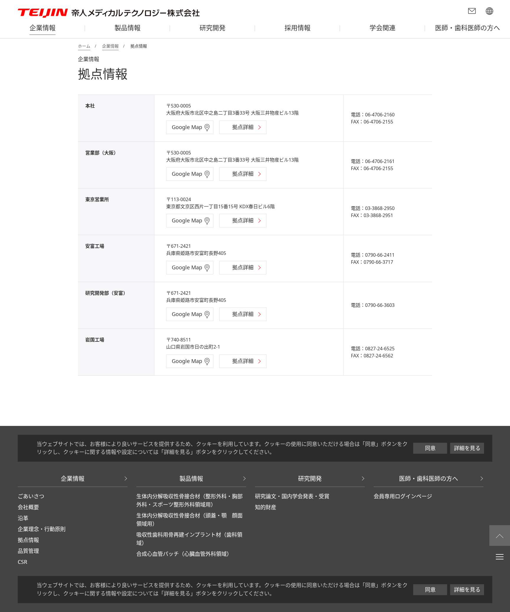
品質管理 (28, 550)
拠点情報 (28, 539)
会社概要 (28, 507)
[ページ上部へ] (499, 535)
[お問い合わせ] (472, 12)
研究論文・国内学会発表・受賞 (292, 496)
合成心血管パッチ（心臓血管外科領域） (184, 553)
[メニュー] (499, 556)
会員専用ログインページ (403, 496)
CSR (22, 561)
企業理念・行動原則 (42, 529)
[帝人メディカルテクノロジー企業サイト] (489, 12)
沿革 (23, 518)
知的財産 (265, 507)
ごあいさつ (31, 496)
